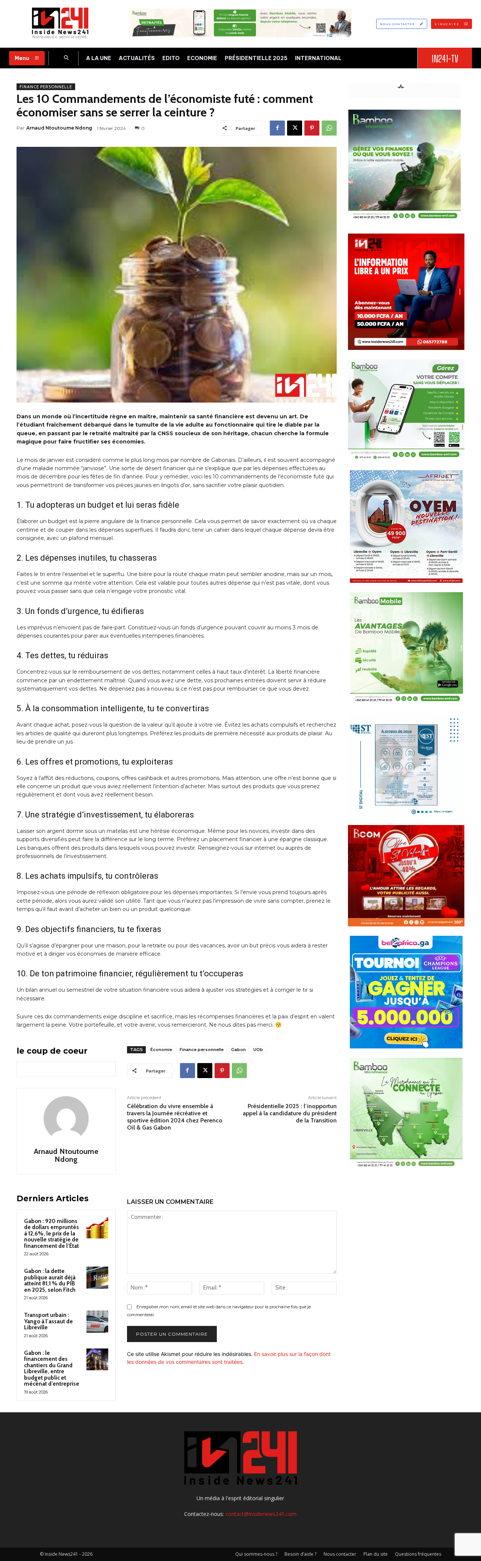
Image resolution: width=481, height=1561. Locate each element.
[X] (294, 128)
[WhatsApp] (329, 128)
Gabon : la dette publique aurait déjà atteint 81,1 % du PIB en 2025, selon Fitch (50, 1280)
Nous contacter (340, 1554)
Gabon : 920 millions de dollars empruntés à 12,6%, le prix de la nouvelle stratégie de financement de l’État (51, 1233)
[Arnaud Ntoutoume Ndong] (66, 1118)
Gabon (238, 1049)
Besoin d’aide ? (300, 1554)
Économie (161, 1049)
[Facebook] (277, 128)
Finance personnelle (46, 86)
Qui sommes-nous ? (256, 1554)
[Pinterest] (311, 128)
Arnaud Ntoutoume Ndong (59, 128)
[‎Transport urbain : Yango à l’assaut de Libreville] (97, 1321)
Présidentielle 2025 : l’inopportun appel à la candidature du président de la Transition (290, 1113)
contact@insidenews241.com (260, 1513)
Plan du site (375, 1554)
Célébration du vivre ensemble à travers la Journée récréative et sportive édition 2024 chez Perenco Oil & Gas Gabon (174, 1117)
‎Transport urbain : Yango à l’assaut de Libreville (48, 1321)
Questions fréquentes (418, 1554)
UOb (258, 1049)
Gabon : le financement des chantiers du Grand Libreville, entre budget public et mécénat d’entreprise (51, 1369)
